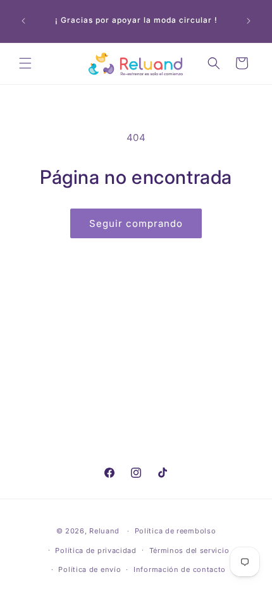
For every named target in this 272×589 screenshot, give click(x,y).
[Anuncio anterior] (23, 21)
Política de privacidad (95, 550)
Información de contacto (179, 569)
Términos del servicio (189, 550)
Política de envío (89, 569)
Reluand (104, 530)
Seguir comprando (136, 223)
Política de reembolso (175, 530)
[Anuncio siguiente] (249, 21)
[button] (25, 63)
